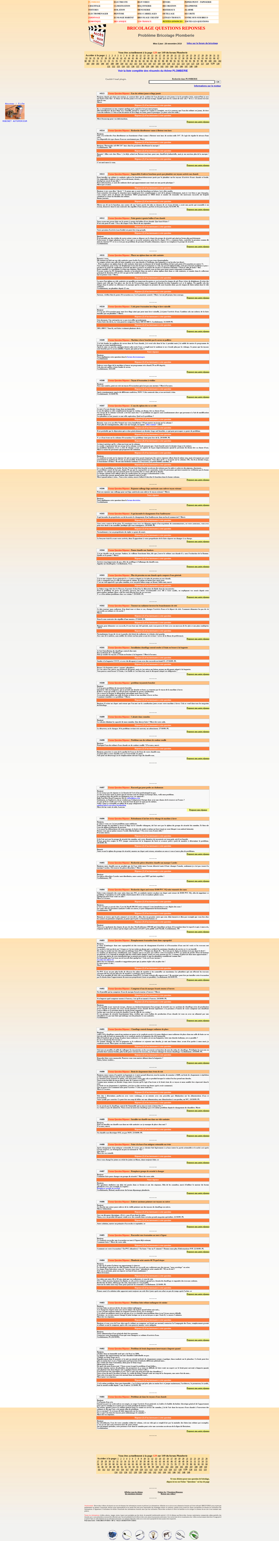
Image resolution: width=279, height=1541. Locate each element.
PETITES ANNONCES (172, 21)
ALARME (189, 10)
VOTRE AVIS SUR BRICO (196, 18)
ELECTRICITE (121, 2)
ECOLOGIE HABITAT (124, 18)
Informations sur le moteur (207, 86)
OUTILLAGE (169, 14)
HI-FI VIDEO (143, 2)
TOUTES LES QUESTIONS (197, 21)
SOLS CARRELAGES (147, 14)
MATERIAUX (169, 10)
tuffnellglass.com (133, 798)
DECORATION (169, 6)
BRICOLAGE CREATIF (148, 18)
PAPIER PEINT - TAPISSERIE (198, 2)
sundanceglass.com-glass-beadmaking (111, 805)
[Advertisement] (153, 772)
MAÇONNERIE (144, 6)
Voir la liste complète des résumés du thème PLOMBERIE (153, 70)
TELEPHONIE (191, 6)
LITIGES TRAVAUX (172, 18)
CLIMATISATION (122, 6)
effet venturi (151, 424)
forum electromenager (136, 357)
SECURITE (190, 14)
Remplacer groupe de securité (108, 1188)
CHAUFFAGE (94, 6)
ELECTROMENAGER (98, 14)
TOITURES (93, 10)
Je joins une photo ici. (105, 960)
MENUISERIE (144, 10)
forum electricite (133, 500)
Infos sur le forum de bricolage (202, 43)
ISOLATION (119, 10)
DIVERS (166, 2)
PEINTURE (119, 14)
